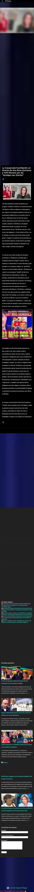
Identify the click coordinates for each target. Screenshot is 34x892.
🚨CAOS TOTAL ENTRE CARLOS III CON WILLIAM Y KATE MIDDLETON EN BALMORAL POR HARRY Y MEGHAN (16, 617)
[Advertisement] (17, 109)
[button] (3, 179)
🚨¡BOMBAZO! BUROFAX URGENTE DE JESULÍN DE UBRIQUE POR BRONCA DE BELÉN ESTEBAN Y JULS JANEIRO (16, 610)
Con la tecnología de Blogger (18, 888)
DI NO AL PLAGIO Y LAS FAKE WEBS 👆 (13, 891)
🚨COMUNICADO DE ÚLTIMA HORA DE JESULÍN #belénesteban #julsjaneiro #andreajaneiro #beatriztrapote (15, 605)
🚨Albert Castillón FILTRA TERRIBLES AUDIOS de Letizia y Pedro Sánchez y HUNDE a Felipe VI (16, 621)
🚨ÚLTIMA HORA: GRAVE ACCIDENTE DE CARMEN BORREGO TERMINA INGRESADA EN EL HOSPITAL (16, 613)
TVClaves (8, 1)
